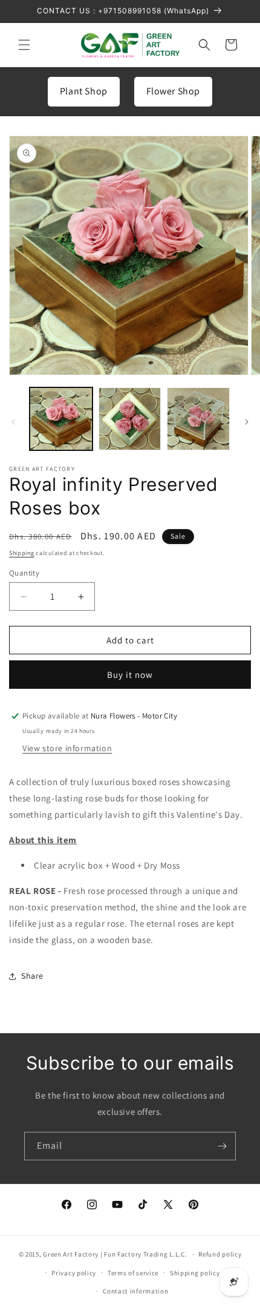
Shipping (21, 553)
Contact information (135, 1291)
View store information (67, 748)
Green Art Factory (71, 1254)
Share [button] (32, 975)
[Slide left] (13, 422)
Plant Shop (84, 91)
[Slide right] (246, 422)
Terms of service (133, 1273)
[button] (24, 44)
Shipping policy (195, 1273)
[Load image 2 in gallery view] (130, 418)
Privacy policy (73, 1273)
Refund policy (219, 1254)
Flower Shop (173, 91)
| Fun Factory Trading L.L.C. (143, 1254)
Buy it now (130, 674)
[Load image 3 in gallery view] (198, 418)
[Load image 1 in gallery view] (61, 418)
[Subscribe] (222, 1146)
